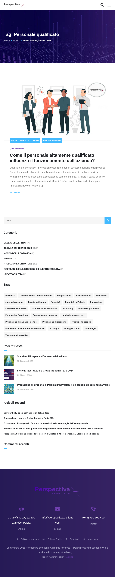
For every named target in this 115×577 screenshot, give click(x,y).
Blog (16, 40)
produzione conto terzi (73, 315)
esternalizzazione (14, 302)
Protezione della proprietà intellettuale (24, 328)
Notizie (8, 258)
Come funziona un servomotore (36, 295)
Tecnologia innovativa (16, 335)
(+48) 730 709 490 (93, 517)
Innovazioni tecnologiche (19, 248)
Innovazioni (96, 302)
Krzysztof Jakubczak (16, 308)
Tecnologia (90, 328)
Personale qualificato (89, 308)
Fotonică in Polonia (75, 302)
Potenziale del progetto (45, 315)
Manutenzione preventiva (45, 308)
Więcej (17, 192)
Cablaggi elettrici (15, 243)
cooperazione (64, 295)
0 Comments (18, 148)
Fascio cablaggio (37, 302)
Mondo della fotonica (17, 253)
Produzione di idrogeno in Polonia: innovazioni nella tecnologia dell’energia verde (63, 385)
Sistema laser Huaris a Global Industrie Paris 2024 (45, 370)
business (10, 295)
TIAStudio (69, 557)
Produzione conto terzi (25, 140)
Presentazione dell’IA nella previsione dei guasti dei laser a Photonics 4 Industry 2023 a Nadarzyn (53, 428)
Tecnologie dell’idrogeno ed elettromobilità (32, 269)
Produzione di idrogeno (54, 322)
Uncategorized (52, 140)
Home (7, 40)
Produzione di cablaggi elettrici (21, 322)
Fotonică (55, 302)
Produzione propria (81, 322)
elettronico (101, 295)
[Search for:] (57, 220)
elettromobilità (83, 295)
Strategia (54, 328)
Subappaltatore (72, 328)
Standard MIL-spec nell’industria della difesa (42, 356)
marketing (68, 308)
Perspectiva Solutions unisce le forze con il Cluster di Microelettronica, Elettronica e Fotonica (51, 434)
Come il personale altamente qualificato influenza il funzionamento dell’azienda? (52, 158)
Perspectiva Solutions (16, 315)
